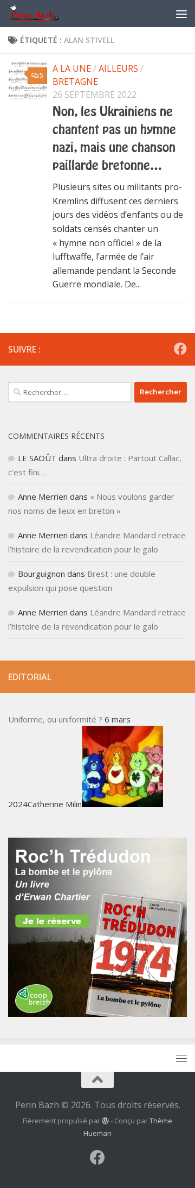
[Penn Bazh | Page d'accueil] (43, 13)
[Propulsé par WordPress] (105, 1120)
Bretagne (75, 81)
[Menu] (181, 13)
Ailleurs (118, 68)
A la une (72, 68)
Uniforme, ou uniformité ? (55, 719)
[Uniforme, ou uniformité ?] (122, 804)
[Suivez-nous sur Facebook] (180, 348)
